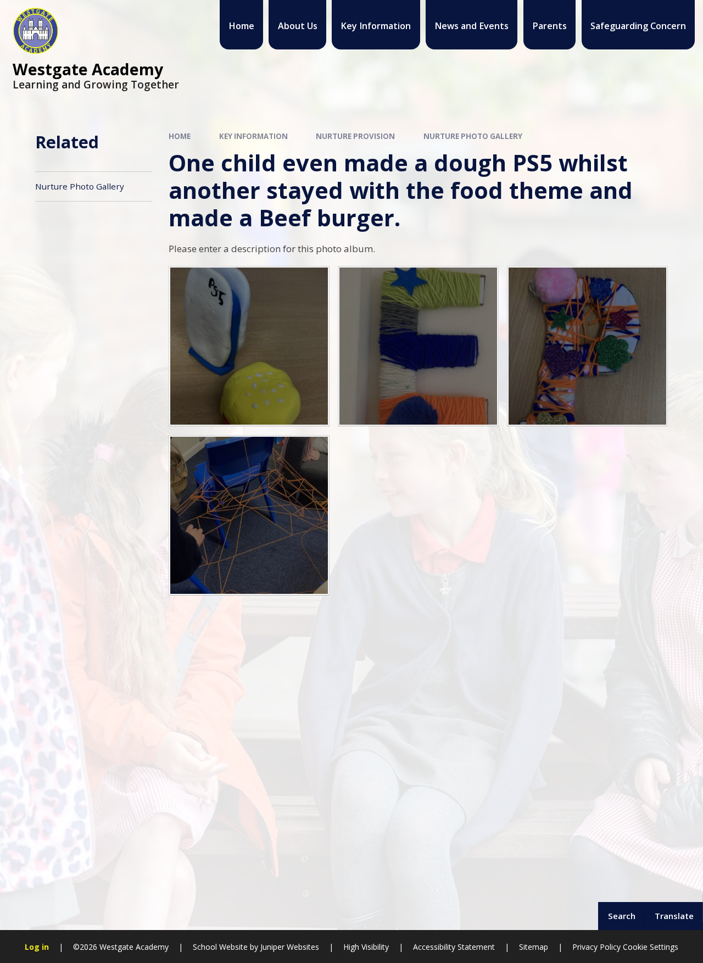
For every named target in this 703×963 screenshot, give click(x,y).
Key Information (253, 136)
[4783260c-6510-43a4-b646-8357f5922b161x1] (418, 346)
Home (180, 136)
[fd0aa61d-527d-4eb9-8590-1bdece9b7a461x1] (249, 515)
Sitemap (533, 947)
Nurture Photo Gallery (472, 136)
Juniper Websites (288, 947)
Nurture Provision (355, 136)
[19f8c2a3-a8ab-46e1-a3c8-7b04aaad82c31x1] (249, 346)
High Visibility (366, 947)
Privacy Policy (596, 947)
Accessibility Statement (454, 947)
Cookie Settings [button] (650, 947)
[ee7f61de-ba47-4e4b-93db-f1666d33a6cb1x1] (587, 346)
